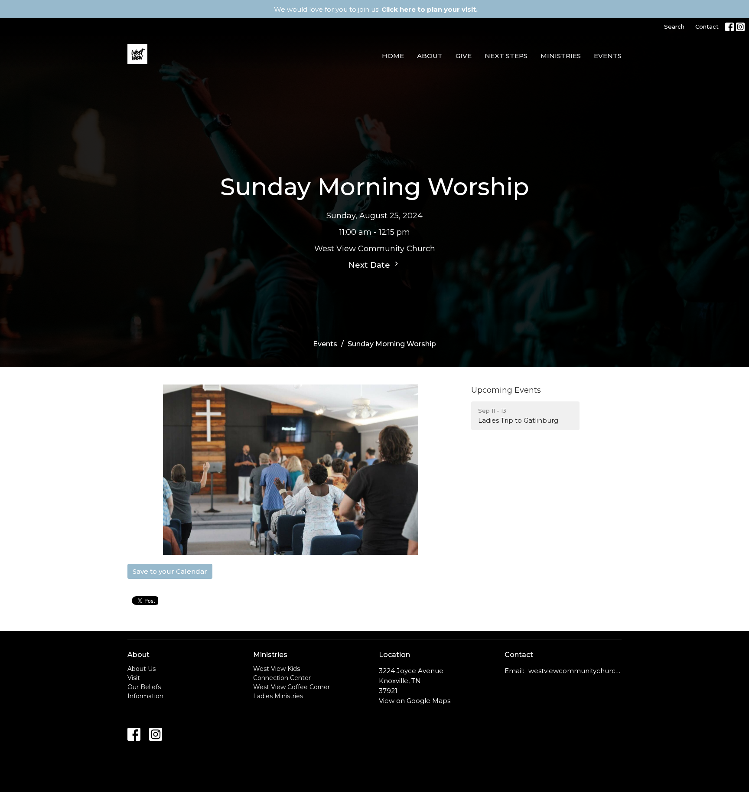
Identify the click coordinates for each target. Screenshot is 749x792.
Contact (707, 26)
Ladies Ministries (278, 696)
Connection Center (282, 678)
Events (608, 56)
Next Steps (506, 56)
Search (674, 26)
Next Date (370, 265)
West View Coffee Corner (291, 687)
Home (393, 56)
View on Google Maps (414, 701)
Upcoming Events (506, 390)
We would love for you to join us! (376, 9)
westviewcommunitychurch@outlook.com (575, 671)
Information (145, 696)
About (430, 56)
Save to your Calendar (170, 571)
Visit (133, 678)
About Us (141, 669)
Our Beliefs (144, 687)
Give (464, 56)
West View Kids (276, 669)
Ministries (561, 56)
